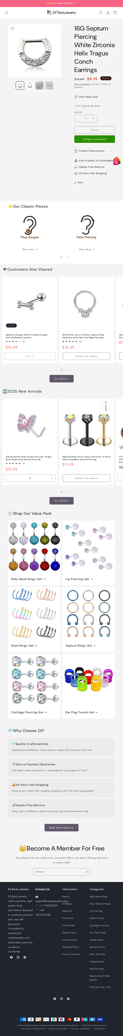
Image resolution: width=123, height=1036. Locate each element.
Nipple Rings (96, 939)
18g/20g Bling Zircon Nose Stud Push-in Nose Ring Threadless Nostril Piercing (86, 458)
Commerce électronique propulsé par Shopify (58, 1025)
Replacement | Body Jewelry (100, 977)
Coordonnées (99, 1028)
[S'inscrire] (86, 872)
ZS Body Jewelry (31, 1025)
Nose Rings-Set (22, 646)
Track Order (68, 925)
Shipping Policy (70, 947)
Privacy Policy (69, 939)
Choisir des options (86, 356)
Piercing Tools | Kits (100, 987)
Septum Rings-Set (79, 646)
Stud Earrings (97, 968)
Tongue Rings (97, 961)
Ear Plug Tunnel (98, 932)
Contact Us (68, 918)
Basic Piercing (97, 954)
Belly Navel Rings (99, 896)
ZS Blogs (67, 903)
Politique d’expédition (80, 1028)
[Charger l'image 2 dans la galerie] (30, 85)
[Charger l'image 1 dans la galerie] (20, 85)
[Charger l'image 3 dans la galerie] (39, 85)
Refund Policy (69, 932)
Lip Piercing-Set (77, 579)
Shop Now (28, 249)
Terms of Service (71, 954)
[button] (6, 12)
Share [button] (80, 182)
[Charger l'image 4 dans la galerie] (49, 85)
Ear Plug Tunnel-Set (80, 712)
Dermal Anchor (97, 947)
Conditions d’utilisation (58, 1028)
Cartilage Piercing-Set (27, 712)
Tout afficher (61, 378)
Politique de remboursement (94, 1025)
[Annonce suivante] (116, 3)
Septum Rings (97, 918)
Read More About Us (61, 827)
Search (66, 896)
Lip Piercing (96, 910)
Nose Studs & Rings (100, 903)
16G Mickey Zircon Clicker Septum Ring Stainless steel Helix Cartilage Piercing (83, 336)
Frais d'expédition (82, 84)
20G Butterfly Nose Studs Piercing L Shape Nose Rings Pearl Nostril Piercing (29, 458)
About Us (67, 910)
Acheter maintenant (94, 139)
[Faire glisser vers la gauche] (11, 85)
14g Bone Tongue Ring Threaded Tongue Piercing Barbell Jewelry (27, 336)
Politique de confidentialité (33, 1028)
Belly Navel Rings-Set (26, 579)
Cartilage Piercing (99, 925)
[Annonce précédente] (6, 3)
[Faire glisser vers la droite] (58, 85)
